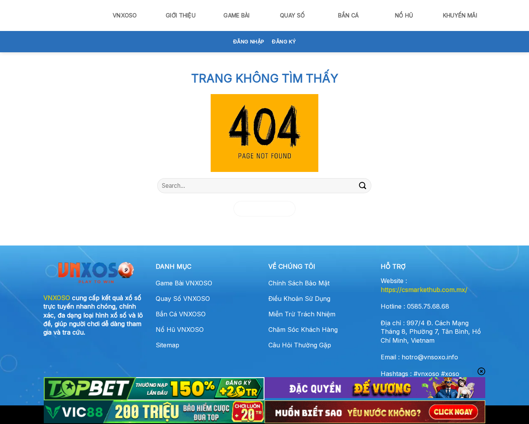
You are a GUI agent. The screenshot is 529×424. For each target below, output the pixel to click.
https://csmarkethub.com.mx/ (424, 290)
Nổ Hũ (404, 15)
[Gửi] (362, 185)
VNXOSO (125, 15)
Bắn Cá (348, 15)
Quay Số (292, 15)
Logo (69, 15)
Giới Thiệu (181, 15)
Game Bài (236, 15)
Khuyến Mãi (460, 15)
